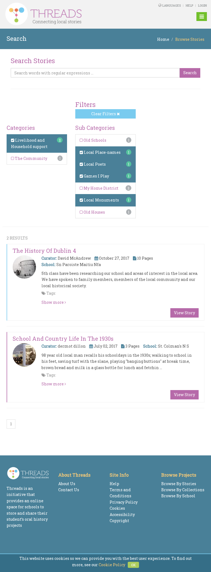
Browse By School (178, 495)
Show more (53, 302)
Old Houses (94, 212)
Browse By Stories (178, 483)
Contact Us (68, 489)
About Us (66, 483)
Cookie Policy (112, 564)
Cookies (117, 508)
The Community (30, 158)
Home (163, 39)
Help (189, 5)
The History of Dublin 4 (44, 250)
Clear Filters (104, 113)
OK (133, 565)
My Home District (100, 188)
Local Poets (94, 164)
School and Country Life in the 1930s (63, 338)
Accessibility (122, 514)
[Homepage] (66, 14)
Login (202, 5)
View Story (184, 312)
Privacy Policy (124, 502)
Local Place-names (102, 152)
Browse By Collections (182, 489)
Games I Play (96, 176)
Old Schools (94, 140)
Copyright (119, 520)
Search (190, 72)
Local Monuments (101, 200)
